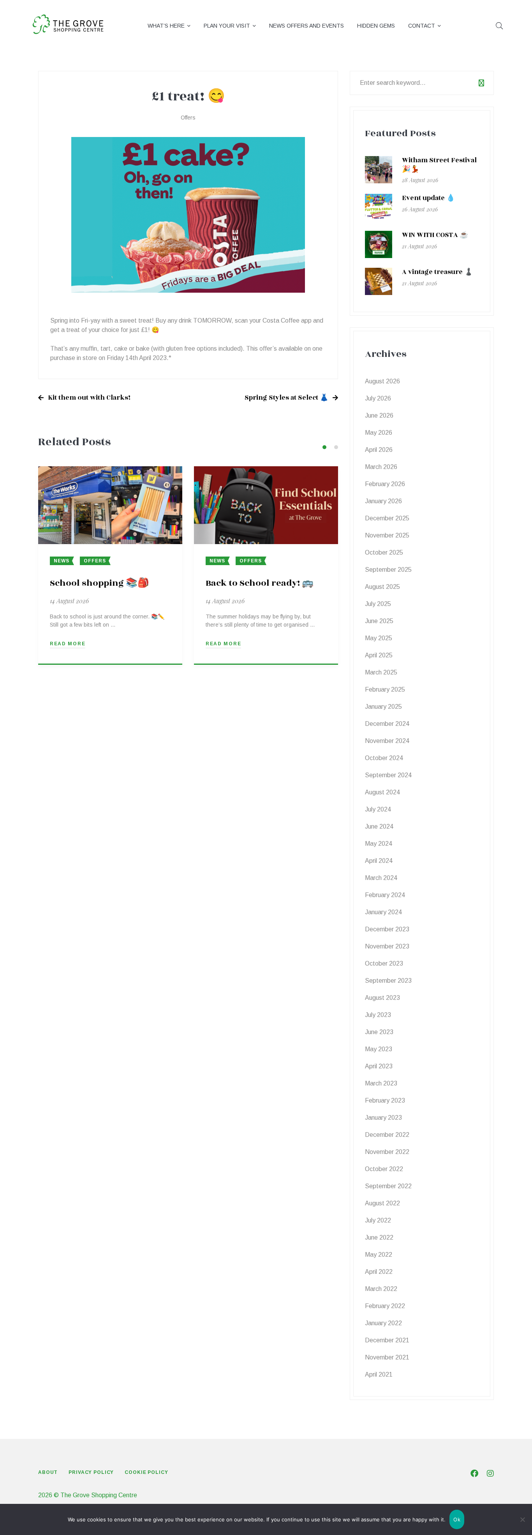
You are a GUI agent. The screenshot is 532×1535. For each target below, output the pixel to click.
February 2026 (385, 484)
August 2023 (382, 997)
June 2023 (379, 1032)
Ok (456, 1519)
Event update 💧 (428, 198)
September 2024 (388, 775)
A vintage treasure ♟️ (437, 272)
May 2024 (378, 843)
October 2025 (384, 552)
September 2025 (388, 569)
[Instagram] (490, 1473)
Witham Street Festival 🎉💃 (439, 164)
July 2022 (378, 1220)
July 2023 (378, 1015)
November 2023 (387, 946)
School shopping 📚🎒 (99, 583)
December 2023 (387, 929)
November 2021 (387, 1357)
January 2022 (383, 1323)
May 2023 (378, 1049)
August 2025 (382, 586)
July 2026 (378, 398)
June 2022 (379, 1237)
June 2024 (379, 826)
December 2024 (387, 723)
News (61, 561)
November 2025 (387, 535)
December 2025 (387, 518)
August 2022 (382, 1203)
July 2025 (378, 604)
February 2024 (385, 895)
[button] (324, 447)
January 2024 (383, 912)
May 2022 (378, 1254)
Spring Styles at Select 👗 (286, 398)
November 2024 (387, 741)
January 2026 (383, 501)
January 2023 (383, 1117)
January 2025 (383, 706)
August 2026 (382, 381)
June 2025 (379, 621)
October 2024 (384, 758)
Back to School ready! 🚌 (260, 583)
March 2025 (381, 672)
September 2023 (388, 980)
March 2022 (381, 1289)
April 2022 (379, 1271)
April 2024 (379, 860)
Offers (188, 117)
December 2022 (387, 1134)
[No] (522, 1519)
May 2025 (378, 638)
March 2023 (381, 1083)
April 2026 (379, 449)
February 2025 (385, 689)
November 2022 (387, 1152)
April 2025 (379, 655)
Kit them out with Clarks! (89, 398)
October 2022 (384, 1169)
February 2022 (385, 1306)
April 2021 (379, 1374)
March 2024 (381, 878)
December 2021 (387, 1340)
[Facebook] (474, 1473)
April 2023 (379, 1066)
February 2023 (385, 1100)
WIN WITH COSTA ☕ (435, 235)
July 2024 (378, 809)
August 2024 (382, 792)
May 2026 (378, 432)
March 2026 (381, 467)
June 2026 (379, 415)
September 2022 (388, 1186)
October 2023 (384, 963)
